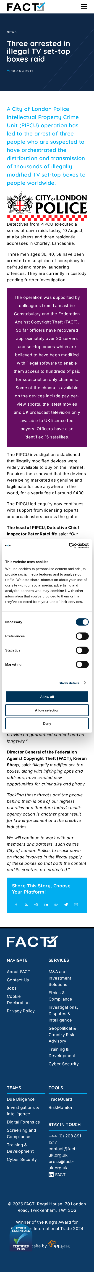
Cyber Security (64, 1063)
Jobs (12, 988)
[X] (26, 904)
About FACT (19, 971)
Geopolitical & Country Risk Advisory (62, 1034)
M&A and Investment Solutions (60, 978)
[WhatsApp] (56, 904)
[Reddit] (36, 904)
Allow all (47, 697)
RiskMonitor (61, 1107)
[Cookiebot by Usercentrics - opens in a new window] (69, 546)
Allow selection (47, 710)
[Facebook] (16, 904)
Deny (47, 723)
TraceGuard (60, 1099)
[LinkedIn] (46, 904)
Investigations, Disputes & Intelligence (63, 1013)
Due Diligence (21, 1099)
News (12, 32)
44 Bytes (59, 1244)
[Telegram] (66, 904)
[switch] (82, 636)
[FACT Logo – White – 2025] (32, 937)
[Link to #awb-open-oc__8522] (84, 6)
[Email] (76, 904)
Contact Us (18, 979)
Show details (69, 683)
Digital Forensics (23, 1122)
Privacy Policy (21, 1011)
